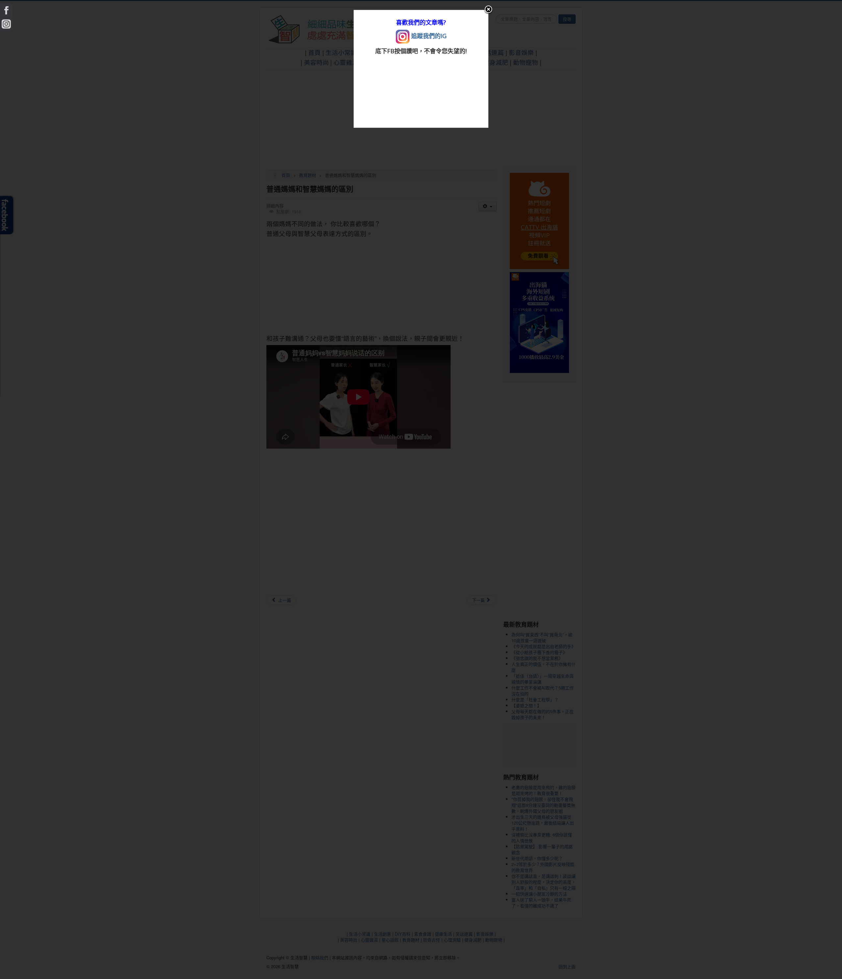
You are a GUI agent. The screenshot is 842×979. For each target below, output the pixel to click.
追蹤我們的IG (428, 36)
